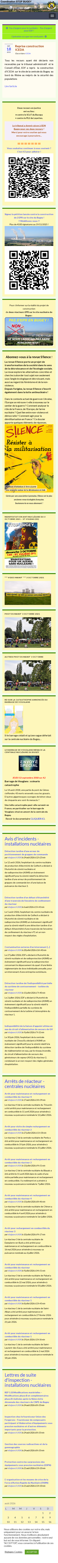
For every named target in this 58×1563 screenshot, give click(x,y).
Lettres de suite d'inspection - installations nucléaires (28, 1380)
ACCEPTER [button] (32, 1552)
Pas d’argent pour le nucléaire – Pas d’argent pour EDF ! (30, 29)
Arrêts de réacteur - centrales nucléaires (25, 1083)
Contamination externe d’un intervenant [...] (27, 947)
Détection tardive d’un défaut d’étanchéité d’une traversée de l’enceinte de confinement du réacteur (28, 900)
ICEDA (28, 53)
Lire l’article (11, 86)
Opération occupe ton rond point (27, 36)
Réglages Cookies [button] (13, 1552)
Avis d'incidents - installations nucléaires (28, 841)
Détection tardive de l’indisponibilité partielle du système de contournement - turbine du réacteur (28, 986)
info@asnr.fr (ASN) (15, 857)
